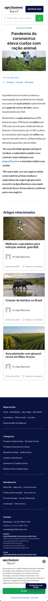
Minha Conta (20, 417)
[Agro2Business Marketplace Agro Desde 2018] (14, 9)
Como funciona (29, 487)
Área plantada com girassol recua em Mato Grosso (23, 355)
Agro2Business (13, 77)
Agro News (37, 412)
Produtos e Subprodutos (13, 441)
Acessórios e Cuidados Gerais (15, 463)
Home (5, 412)
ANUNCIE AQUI (34, 9)
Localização (8, 503)
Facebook (10, 82)
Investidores (8, 417)
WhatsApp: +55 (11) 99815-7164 (16, 522)
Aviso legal (34, 597)
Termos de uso (30, 492)
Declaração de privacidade (20, 597)
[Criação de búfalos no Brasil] (24, 285)
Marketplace (15, 412)
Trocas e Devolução (27, 498)
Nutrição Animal (32, 441)
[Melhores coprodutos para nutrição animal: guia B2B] (24, 228)
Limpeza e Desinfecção (12, 458)
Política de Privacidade (12, 492)
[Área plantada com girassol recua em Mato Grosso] (24, 338)
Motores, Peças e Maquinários (15, 469)
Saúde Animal (25, 452)
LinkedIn (19, 82)
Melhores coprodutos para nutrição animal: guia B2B (22, 245)
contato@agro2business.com (15, 529)
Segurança (17, 487)
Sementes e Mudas (10, 452)
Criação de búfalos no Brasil (23, 300)
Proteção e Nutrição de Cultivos (16, 447)
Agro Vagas (26, 412)
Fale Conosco (20, 503)
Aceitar (24, 591)
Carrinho (31, 417)
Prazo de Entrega (10, 498)
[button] (44, 561)
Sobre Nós (7, 487)
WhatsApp (29, 82)
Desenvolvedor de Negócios (14, 423)
